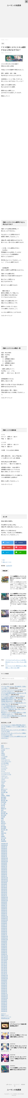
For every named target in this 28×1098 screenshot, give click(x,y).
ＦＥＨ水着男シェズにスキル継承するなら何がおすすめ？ (18, 1068)
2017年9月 (4, 960)
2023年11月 (4, 845)
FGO (2, 747)
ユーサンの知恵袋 (14, 5)
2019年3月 (4, 931)
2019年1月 (4, 934)
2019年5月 (4, 928)
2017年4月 (4, 969)
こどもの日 (4, 756)
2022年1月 (4, 876)
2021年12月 (4, 877)
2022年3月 (4, 873)
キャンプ (3, 766)
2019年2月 (4, 933)
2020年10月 (4, 900)
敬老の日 (3, 808)
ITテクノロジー (5, 748)
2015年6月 (4, 1004)
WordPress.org (5, 1018)
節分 (2, 831)
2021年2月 (4, 894)
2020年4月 (4, 910)
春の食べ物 (4, 813)
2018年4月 (4, 949)
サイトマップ (16, 1084)
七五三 (3, 782)
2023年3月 (4, 853)
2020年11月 (4, 899)
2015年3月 (4, 1009)
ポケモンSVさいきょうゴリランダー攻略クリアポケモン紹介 (18, 1047)
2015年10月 (4, 998)
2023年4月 (4, 851)
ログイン (3, 1013)
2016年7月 (4, 983)
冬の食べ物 (4, 792)
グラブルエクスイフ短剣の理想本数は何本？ (13, 725)
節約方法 (3, 833)
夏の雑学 (3, 799)
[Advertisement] (14, 23)
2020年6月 (4, 907)
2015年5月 (4, 1006)
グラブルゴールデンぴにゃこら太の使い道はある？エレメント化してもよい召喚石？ (15, 662)
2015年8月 (4, 1001)
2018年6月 (4, 946)
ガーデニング (5, 764)
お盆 (2, 751)
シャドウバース (5, 772)
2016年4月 (4, 988)
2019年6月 (4, 926)
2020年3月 (4, 912)
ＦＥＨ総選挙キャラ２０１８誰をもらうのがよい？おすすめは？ (18, 578)
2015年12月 (4, 995)
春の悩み (3, 812)
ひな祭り (3, 758)
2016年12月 (4, 975)
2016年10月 (4, 978)
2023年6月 (4, 848)
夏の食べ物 (4, 800)
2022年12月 (4, 858)
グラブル (3, 769)
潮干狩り (3, 823)
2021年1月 (4, 895)
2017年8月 (4, 962)
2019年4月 (4, 929)
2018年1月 (4, 954)
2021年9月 (4, 882)
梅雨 (2, 818)
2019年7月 (4, 925)
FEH (4, 560)
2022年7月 (4, 866)
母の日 (3, 821)
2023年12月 (4, 843)
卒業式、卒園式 (5, 795)
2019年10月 (4, 920)
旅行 (2, 810)
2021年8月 (4, 884)
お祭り (3, 753)
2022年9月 (4, 863)
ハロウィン (4, 776)
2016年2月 (4, 991)
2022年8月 (4, 864)
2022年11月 (4, 860)
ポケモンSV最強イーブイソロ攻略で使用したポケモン (18, 1035)
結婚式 (3, 836)
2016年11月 (4, 977)
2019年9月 (4, 921)
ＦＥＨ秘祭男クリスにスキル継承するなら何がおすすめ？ (18, 594)
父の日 (3, 825)
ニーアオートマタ (6, 774)
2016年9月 (4, 980)
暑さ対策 (3, 815)
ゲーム (3, 771)
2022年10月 (4, 861)
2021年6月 (4, 887)
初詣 (2, 794)
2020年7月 (4, 905)
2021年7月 (4, 886)
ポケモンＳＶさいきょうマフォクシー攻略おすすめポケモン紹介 (18, 1058)
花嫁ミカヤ (5, 562)
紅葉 (2, 834)
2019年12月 (4, 916)
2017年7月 (4, 964)
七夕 (2, 784)
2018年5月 (4, 947)
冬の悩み (3, 790)
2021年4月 (4, 890)
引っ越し (3, 803)
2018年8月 (4, 942)
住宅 (2, 787)
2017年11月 (4, 957)
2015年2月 (4, 1011)
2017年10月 (4, 959)
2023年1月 (4, 856)
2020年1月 (4, 915)
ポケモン (3, 781)
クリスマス (4, 768)
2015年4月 (4, 1008)
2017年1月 (4, 973)
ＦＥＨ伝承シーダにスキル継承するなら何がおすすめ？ (18, 627)
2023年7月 (4, 846)
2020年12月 (4, 897)
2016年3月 (4, 990)
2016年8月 (4, 982)
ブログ (3, 779)
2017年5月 (4, 967)
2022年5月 (4, 869)
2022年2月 (4, 874)
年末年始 (3, 802)
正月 (2, 820)
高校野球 (3, 841)
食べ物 (3, 839)
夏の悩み (3, 797)
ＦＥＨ (9, 562)
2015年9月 (4, 999)
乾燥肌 (3, 785)
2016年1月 (4, 993)
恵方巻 (3, 805)
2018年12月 (4, 936)
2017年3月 (4, 970)
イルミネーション (6, 761)
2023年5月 (4, 850)
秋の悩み (3, 826)
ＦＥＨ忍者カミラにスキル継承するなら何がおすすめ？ (18, 611)
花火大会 (3, 838)
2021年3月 (4, 892)
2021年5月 (4, 889)
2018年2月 (4, 952)
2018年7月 (4, 944)
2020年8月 (4, 903)
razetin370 (9, 565)
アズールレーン (5, 759)
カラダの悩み (5, 763)
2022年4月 (4, 871)
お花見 (3, 755)
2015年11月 (4, 996)
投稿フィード (5, 1015)
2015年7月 (4, 1003)
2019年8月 (4, 923)
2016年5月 (4, 986)
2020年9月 (4, 902)
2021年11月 (4, 879)
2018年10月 (4, 939)
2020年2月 (4, 913)
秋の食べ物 (4, 829)
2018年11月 (4, 938)
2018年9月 (4, 941)
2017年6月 (4, 965)
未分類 (3, 816)
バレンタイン (5, 777)
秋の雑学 (3, 828)
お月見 (3, 750)
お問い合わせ (9, 1084)
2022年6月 (4, 868)
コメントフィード (6, 1016)
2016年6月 (4, 985)
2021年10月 (4, 881)
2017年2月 (4, 972)
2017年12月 (4, 956)
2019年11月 (4, 918)
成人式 (3, 807)
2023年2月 (4, 855)
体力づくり (4, 789)
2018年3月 (4, 951)
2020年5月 (4, 908)
